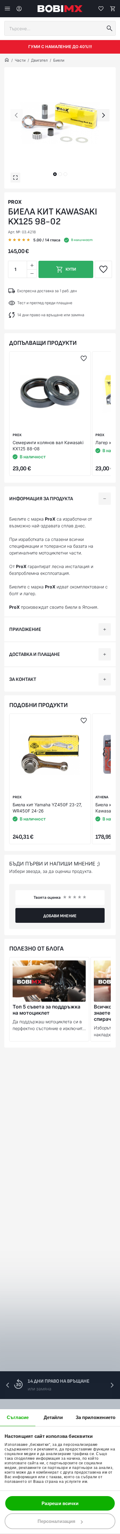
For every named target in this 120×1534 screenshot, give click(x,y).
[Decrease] (32, 273)
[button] (55, 174)
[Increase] (32, 265)
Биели (58, 60)
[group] (60, 123)
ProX (15, 202)
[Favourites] (101, 9)
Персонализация (56, 1521)
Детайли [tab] (53, 1417)
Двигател (39, 60)
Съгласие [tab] (18, 1417)
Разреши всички (60, 1503)
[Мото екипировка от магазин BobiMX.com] (6, 60)
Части (20, 60)
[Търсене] (109, 28)
